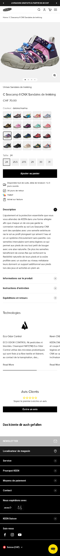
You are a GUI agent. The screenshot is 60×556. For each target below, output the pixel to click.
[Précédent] (3, 3)
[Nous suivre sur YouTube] (20, 535)
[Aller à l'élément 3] (31, 79)
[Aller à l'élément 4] (34, 79)
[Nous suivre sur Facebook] (5, 535)
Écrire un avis (30, 409)
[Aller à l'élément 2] (28, 79)
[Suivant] (56, 3)
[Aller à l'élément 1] (25, 79)
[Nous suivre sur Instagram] (12, 535)
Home (5, 17)
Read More (8, 365)
